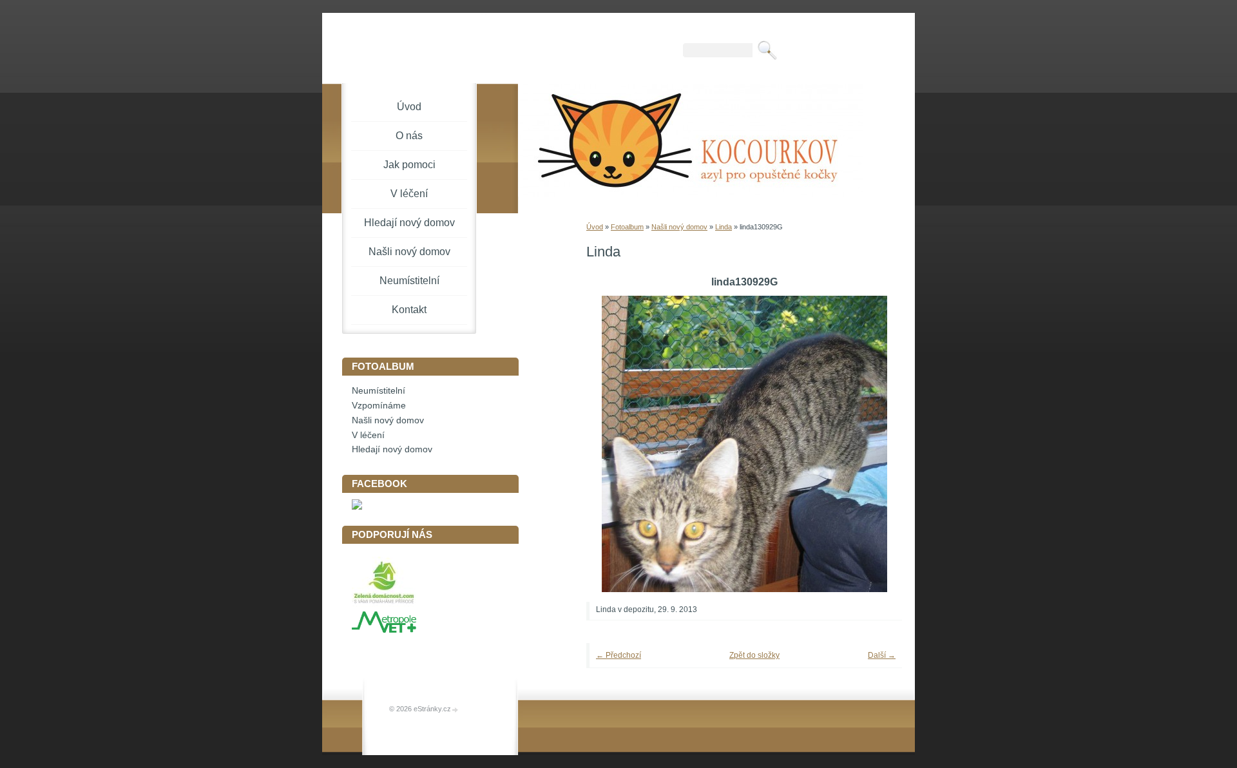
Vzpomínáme (379, 405)
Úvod (594, 227)
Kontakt (409, 309)
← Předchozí (618, 655)
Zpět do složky (754, 655)
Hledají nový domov (409, 222)
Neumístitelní (409, 280)
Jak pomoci (409, 164)
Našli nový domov (679, 227)
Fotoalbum (627, 227)
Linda (723, 227)
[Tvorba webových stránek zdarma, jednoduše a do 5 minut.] (455, 710)
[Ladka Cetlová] (357, 507)
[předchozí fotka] (613, 444)
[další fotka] (874, 444)
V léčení (409, 193)
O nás (409, 135)
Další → (882, 655)
